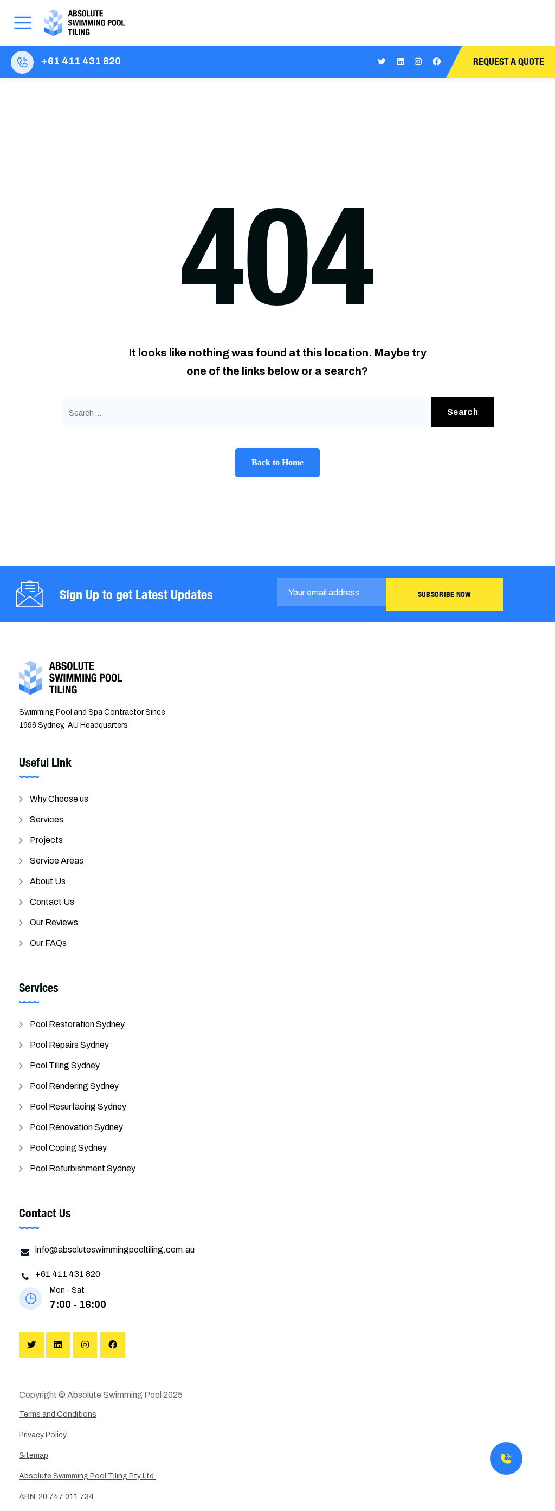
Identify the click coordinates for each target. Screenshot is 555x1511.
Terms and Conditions (57, 1414)
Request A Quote (508, 61)
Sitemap (33, 1455)
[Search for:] (277, 412)
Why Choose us (59, 798)
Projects (46, 840)
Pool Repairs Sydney (69, 1044)
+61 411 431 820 (81, 61)
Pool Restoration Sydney (77, 1024)
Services (46, 819)
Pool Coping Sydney (68, 1147)
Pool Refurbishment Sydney (82, 1168)
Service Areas (56, 860)
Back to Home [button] (277, 462)
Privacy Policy (43, 1435)
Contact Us (52, 901)
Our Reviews (54, 922)
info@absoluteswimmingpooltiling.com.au (115, 1249)
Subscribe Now (445, 594)
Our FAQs (48, 943)
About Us (48, 881)
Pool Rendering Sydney (74, 1086)
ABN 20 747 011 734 (56, 1497)
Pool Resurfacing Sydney (78, 1106)
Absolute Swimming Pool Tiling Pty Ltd (87, 1476)
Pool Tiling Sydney (65, 1065)
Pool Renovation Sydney (76, 1127)
